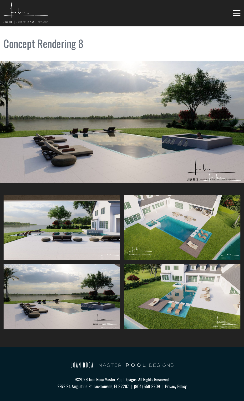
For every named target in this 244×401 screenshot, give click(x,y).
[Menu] (236, 13)
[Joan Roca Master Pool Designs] (26, 13)
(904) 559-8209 (147, 386)
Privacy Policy (176, 386)
